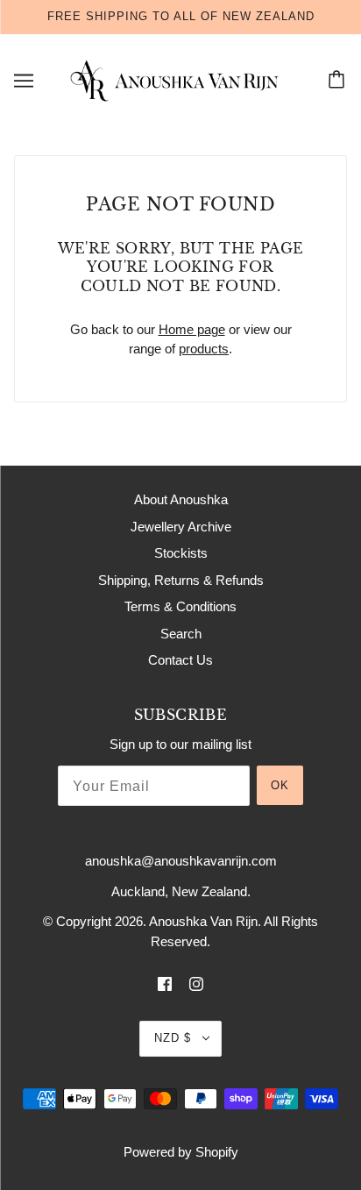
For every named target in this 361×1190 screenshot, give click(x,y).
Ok (280, 785)
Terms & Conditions (180, 606)
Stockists (181, 552)
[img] (164, 983)
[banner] (177, 79)
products (204, 348)
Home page (192, 329)
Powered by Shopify (181, 1151)
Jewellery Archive (181, 526)
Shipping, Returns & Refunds (181, 580)
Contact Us (180, 659)
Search (181, 633)
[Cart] (339, 80)
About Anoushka (181, 499)
